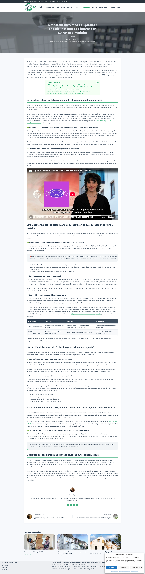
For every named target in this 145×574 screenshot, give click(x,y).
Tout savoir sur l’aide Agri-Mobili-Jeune (35, 552)
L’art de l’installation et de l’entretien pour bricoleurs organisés (65, 89)
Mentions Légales (134, 571)
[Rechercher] (120, 1)
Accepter (111, 567)
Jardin (69, 7)
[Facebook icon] (68, 505)
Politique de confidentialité (124, 571)
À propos (64, 1)
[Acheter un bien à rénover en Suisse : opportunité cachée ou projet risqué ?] (72, 542)
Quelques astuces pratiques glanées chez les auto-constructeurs (66, 93)
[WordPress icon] (77, 505)
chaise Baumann (104, 562)
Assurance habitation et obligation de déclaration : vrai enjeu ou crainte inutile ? (70, 91)
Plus (118, 7)
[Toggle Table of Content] (97, 82)
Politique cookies (114, 571)
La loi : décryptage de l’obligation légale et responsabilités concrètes (67, 85)
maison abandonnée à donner (76, 566)
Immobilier (86, 7)
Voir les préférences (136, 567)
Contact (59, 1)
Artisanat (77, 7)
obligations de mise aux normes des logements (86, 314)
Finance (94, 7)
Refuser (123, 567)
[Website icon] (71, 505)
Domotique (103, 7)
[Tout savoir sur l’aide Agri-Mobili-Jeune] (39, 542)
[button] (142, 554)
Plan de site (52, 1)
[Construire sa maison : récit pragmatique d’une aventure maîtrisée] (105, 542)
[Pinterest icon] (74, 505)
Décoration (61, 7)
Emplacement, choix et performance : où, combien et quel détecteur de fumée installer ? (72, 87)
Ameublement (50, 7)
